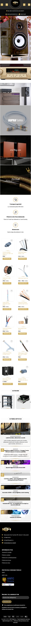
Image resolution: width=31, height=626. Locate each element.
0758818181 (7, 537)
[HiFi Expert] (15, 4)
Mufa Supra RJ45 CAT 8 (22, 329)
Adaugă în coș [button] (7, 258)
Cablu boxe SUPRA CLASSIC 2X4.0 (7, 353)
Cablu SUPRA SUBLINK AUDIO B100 (6, 304)
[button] (2, 4)
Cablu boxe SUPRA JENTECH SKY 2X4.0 (23, 303)
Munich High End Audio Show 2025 (15, 467)
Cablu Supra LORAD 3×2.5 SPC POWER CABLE (22, 354)
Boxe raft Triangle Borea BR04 (7, 379)
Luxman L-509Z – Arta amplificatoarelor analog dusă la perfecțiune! (15, 479)
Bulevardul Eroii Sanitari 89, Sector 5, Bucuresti (16, 535)
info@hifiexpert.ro (8, 540)
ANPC (3, 572)
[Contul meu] (24, 4)
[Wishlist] (11, 240)
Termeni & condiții (6, 552)
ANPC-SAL (4, 575)
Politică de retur (6, 563)
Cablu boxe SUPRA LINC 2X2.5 (7, 329)
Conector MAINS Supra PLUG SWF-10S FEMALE (8, 253)
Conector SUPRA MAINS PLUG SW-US (23, 379)
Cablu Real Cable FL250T (6, 278)
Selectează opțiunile (23, 283)
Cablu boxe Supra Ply (23, 278)
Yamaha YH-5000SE (15, 517)
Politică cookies (6, 555)
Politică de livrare (6, 560)
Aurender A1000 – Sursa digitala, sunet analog (15, 492)
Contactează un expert (10, 543)
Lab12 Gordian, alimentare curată (15, 438)
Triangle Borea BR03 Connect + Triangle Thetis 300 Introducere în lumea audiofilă (15, 451)
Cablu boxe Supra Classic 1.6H (22, 253)
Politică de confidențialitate (9, 557)
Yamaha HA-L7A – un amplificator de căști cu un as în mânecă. (15, 504)
